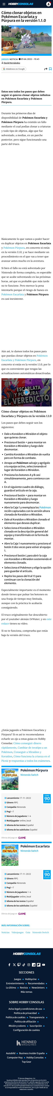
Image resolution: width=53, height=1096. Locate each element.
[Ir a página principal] (20, 4)
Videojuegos (18, 932)
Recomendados (36, 983)
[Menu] (4, 4)
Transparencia (37, 1017)
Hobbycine (31, 979)
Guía (28, 932)
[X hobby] (14, 965)
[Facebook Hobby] (9, 965)
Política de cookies (15, 1017)
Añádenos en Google (15, 69)
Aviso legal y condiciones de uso (25, 1009)
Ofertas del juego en (9, 838)
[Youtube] (43, 965)
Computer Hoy (15, 1057)
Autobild (10, 1053)
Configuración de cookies (26, 1030)
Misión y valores (17, 1026)
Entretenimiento (15, 983)
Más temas (26, 992)
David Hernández (12, 63)
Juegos (5, 59)
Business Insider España (32, 1053)
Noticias (5, 932)
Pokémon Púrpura (14, 247)
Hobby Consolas (35, 1057)
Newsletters (38, 987)
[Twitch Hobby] (19, 965)
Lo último (11, 987)
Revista (24, 987)
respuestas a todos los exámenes (30, 760)
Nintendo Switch (29, 775)
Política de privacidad (25, 1013)
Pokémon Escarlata (12, 294)
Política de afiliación (25, 1021)
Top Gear (26, 1061)
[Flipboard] (38, 965)
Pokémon (45, 507)
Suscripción (36, 1026)
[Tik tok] (24, 965)
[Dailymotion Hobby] (33, 965)
